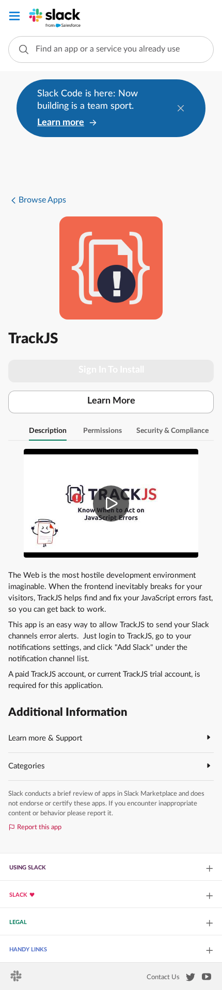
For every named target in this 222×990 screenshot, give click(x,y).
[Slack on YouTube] (206, 978)
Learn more (60, 122)
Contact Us (163, 977)
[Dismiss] (180, 108)
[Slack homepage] (16, 979)
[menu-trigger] (14, 18)
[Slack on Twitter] (190, 979)
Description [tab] (48, 430)
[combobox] (111, 49)
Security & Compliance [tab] (172, 430)
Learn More (111, 401)
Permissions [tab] (102, 430)
